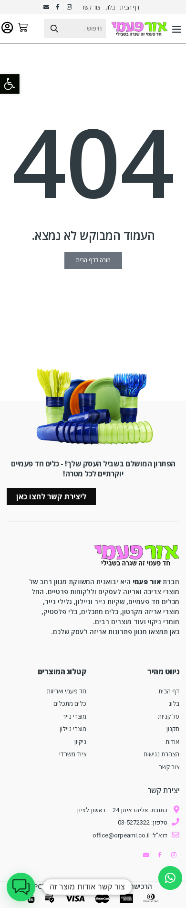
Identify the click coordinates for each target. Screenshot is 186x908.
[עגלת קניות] (23, 27)
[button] (177, 28)
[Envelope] (46, 7)
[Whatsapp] (170, 878)
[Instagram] (69, 7)
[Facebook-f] (57, 7)
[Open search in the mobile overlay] (56, 28)
